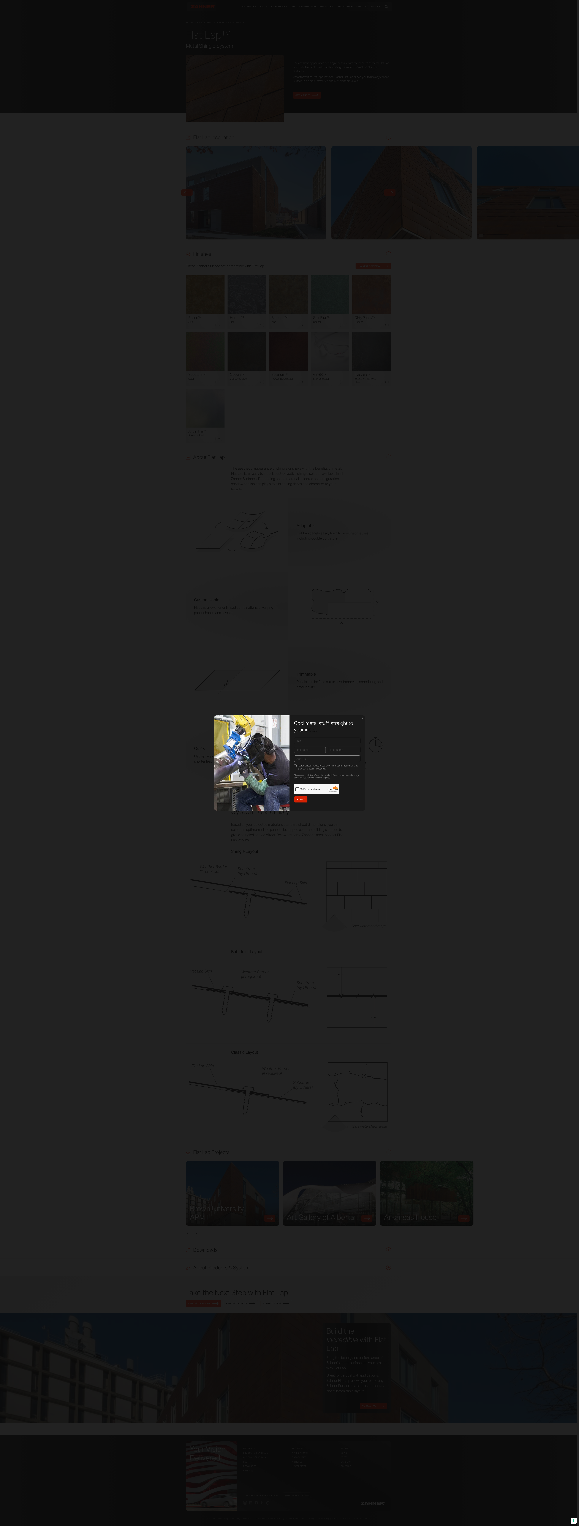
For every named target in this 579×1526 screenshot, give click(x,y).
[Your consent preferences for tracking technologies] (574, 1521)
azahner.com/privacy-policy (319, 778)
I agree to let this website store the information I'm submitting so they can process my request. (328, 767)
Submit (300, 799)
